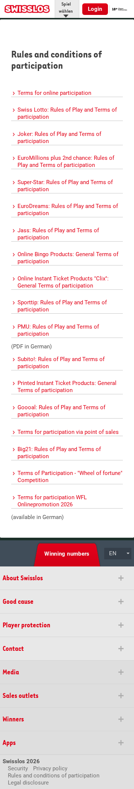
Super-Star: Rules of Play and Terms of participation (65, 186)
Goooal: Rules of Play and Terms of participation (61, 411)
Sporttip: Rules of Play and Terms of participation (62, 306)
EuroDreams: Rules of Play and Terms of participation (67, 210)
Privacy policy (50, 768)
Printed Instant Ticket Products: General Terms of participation (67, 387)
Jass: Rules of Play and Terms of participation (58, 234)
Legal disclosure (28, 782)
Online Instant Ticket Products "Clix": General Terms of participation (63, 282)
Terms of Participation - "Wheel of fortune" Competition (69, 477)
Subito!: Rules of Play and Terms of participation (61, 363)
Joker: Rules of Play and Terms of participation (59, 138)
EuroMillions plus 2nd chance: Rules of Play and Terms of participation (65, 161)
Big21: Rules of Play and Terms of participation (59, 453)
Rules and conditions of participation (53, 775)
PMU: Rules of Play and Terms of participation (58, 330)
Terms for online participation (54, 93)
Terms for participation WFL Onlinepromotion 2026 (52, 501)
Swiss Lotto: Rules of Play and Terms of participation (67, 113)
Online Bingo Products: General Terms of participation (67, 258)
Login (95, 9)
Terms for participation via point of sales (68, 432)
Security (18, 768)
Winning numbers (67, 553)
